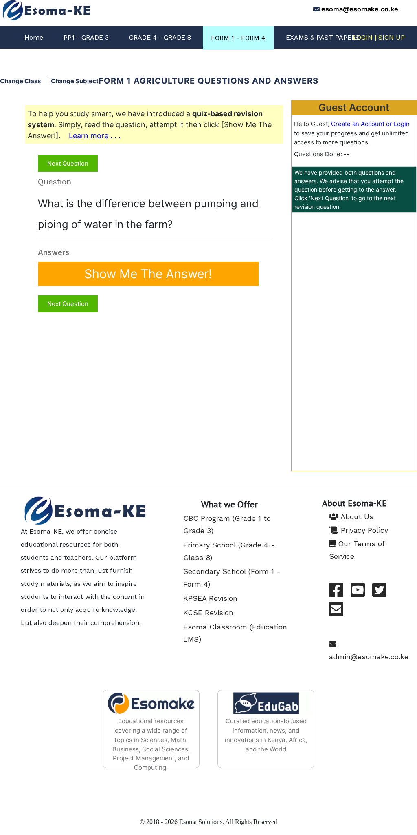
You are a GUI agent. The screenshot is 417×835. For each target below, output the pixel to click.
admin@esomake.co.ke (368, 656)
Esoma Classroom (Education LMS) (235, 633)
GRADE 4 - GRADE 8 (160, 37)
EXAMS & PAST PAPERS (323, 37)
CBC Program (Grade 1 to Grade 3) (227, 524)
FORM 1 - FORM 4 (238, 38)
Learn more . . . (95, 135)
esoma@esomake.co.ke (359, 9)
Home (33, 37)
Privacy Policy (363, 530)
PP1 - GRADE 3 (86, 37)
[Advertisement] (354, 272)
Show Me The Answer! (148, 274)
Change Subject (75, 81)
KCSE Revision (208, 612)
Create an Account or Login (370, 124)
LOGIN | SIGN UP (379, 37)
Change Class (20, 81)
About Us (355, 516)
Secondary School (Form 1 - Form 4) (232, 577)
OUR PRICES (305, 60)
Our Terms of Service (356, 549)
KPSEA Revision (210, 598)
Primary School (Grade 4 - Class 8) (229, 551)
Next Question (67, 163)
